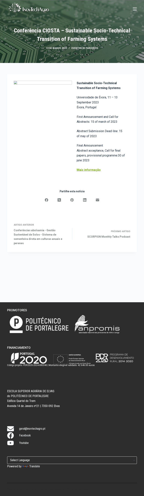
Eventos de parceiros (84, 48)
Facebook (25, 435)
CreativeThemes (77, 489)
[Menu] (135, 9)
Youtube (24, 443)
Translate (34, 466)
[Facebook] (46, 199)
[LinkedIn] (84, 199)
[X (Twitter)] (59, 199)
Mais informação (89, 170)
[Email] (97, 199)
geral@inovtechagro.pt (32, 428)
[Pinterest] (72, 199)
